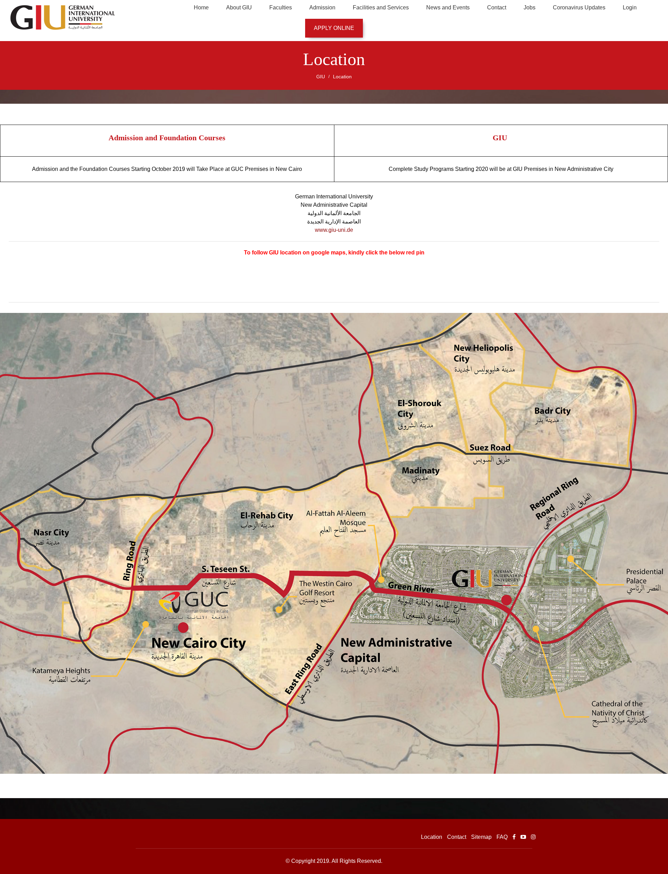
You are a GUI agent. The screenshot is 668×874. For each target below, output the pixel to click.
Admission (322, 7)
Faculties (280, 7)
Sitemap (481, 837)
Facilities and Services (381, 7)
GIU (320, 76)
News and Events (448, 7)
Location (342, 76)
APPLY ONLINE (334, 28)
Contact (496, 7)
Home (201, 7)
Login (630, 7)
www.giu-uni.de (334, 230)
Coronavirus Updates (579, 7)
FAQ (502, 837)
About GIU (239, 7)
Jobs (529, 7)
